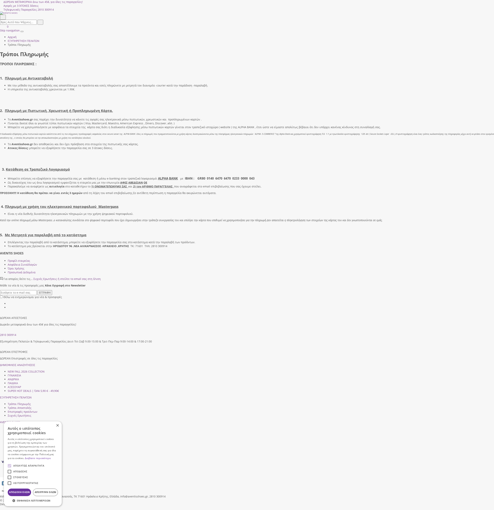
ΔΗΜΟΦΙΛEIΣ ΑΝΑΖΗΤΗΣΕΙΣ (17, 365)
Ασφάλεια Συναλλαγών (22, 264)
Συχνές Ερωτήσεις (67, 279)
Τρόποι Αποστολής (19, 408)
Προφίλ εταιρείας (19, 261)
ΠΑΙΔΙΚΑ (13, 383)
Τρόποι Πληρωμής (19, 404)
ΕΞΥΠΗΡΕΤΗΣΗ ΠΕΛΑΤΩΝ (16, 397)
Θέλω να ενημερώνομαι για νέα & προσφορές (32, 297)
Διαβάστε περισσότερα (38, 458)
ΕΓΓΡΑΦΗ (45, 292)
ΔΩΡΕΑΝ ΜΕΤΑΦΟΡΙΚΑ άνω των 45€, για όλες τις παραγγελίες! (43, 2)
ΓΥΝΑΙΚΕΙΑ (14, 375)
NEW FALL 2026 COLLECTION (26, 371)
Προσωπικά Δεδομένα (22, 272)
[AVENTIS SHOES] (247, 13)
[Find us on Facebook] (9, 303)
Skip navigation (10, 30)
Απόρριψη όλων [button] (45, 492)
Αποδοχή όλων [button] (19, 492)
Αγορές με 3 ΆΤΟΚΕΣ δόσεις (21, 6)
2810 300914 (8, 335)
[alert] (33, 463)
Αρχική (12, 37)
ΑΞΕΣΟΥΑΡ (14, 387)
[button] (1, 508)
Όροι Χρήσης (16, 268)
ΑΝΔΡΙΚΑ (13, 379)
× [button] (57, 425)
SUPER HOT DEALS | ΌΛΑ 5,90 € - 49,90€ (33, 391)
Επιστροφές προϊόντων (22, 411)
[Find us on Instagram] (9, 307)
